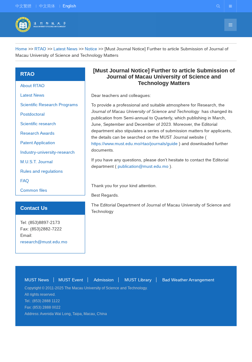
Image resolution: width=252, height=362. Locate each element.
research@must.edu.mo (43, 241)
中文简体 (47, 6)
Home (21, 48)
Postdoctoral (32, 114)
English (69, 6)
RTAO (40, 48)
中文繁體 (23, 6)
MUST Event (70, 279)
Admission (104, 279)
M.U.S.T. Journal (36, 161)
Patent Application (37, 142)
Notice (91, 48)
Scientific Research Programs (49, 104)
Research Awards (37, 133)
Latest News (65, 48)
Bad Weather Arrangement (188, 279)
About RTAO (32, 85)
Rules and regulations (41, 171)
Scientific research (38, 123)
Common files (33, 190)
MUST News (37, 279)
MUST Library (138, 279)
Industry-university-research (47, 152)
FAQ (24, 180)
